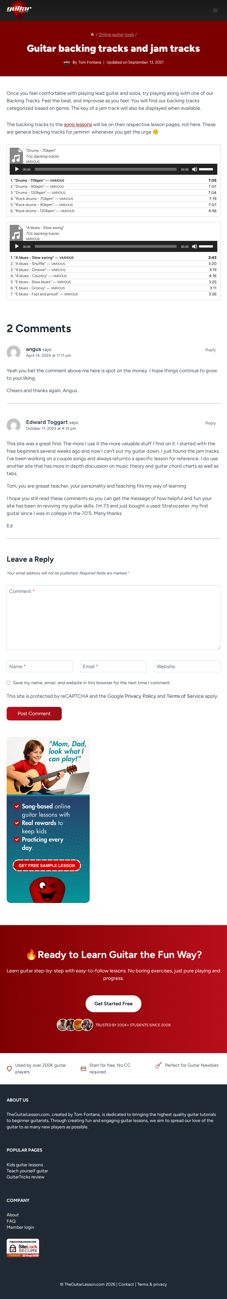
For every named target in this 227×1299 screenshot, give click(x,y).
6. (42, 211)
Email (90, 666)
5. (42, 204)
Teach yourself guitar (27, 1170)
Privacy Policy (140, 696)
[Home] (92, 34)
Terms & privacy (152, 1284)
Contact (126, 1284)
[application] (113, 171)
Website (166, 666)
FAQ (11, 1221)
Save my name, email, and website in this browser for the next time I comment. (92, 682)
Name (17, 666)
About (13, 1214)
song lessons (78, 124)
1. (37, 180)
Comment (22, 591)
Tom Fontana (89, 62)
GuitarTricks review (26, 1177)
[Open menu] (215, 10)
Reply (210, 349)
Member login (20, 1227)
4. (42, 198)
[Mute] (194, 169)
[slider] (207, 169)
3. (38, 192)
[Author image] (66, 62)
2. (37, 186)
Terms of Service (185, 696)
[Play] (17, 169)
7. (44, 294)
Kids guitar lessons (25, 1164)
